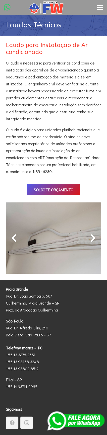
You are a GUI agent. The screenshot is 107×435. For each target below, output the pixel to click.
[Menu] (100, 7)
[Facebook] (12, 423)
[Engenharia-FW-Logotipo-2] (46, 7)
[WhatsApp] (7, 7)
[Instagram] (26, 423)
